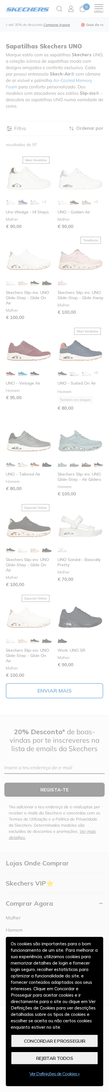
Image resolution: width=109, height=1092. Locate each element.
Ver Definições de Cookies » (54, 1074)
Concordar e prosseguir (54, 1041)
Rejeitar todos (54, 1058)
